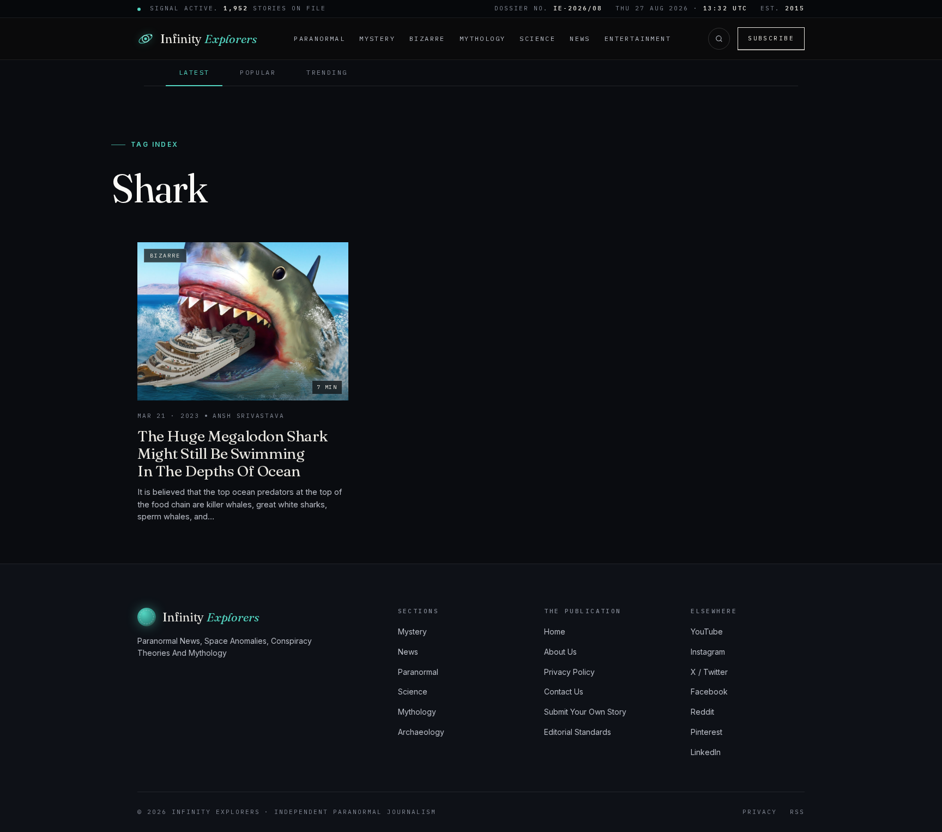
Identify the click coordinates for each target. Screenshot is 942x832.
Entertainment (638, 38)
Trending (326, 72)
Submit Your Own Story (585, 711)
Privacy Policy (569, 672)
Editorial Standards (577, 732)
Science (537, 38)
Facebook (709, 691)
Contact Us (563, 691)
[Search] (719, 39)
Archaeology (421, 732)
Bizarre (427, 38)
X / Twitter (709, 672)
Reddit (702, 711)
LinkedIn (706, 752)
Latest (194, 72)
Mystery (377, 38)
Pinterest (706, 732)
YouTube (707, 631)
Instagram (708, 651)
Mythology (483, 38)
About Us (560, 651)
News (580, 38)
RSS (797, 812)
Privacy (759, 812)
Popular (258, 72)
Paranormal (319, 38)
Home (554, 631)
